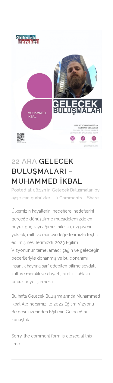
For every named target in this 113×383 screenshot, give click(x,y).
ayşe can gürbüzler (30, 197)
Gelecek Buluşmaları (72, 190)
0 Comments (68, 197)
